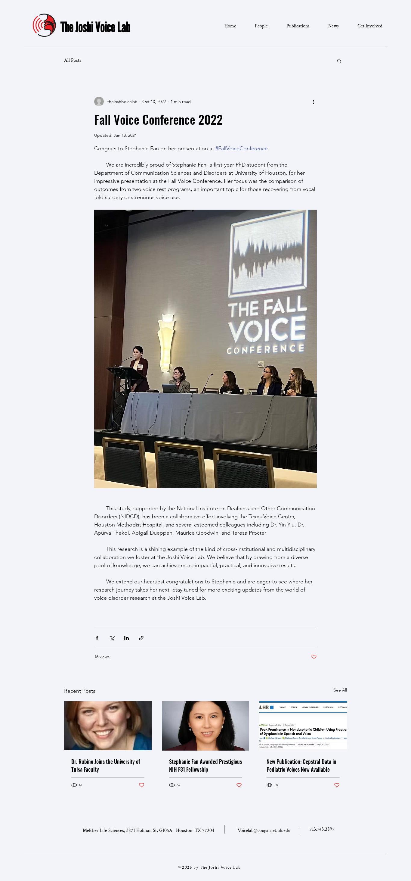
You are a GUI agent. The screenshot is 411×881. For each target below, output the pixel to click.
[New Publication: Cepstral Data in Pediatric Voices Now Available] (303, 725)
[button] (339, 60)
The (66, 26)
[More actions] (313, 101)
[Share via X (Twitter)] (112, 638)
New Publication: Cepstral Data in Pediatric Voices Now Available (301, 765)
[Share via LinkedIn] (126, 638)
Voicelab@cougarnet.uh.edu (264, 830)
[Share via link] (141, 638)
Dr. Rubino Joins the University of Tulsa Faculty (105, 765)
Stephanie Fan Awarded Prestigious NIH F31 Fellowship (205, 765)
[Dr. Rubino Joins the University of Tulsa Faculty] (108, 725)
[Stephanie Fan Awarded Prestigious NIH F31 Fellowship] (205, 726)
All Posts (72, 60)
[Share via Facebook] (97, 638)
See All (340, 690)
